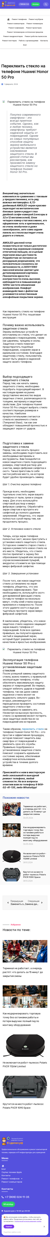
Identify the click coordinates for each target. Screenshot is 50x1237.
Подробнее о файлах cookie (12, 1232)
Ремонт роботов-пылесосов (36, 36)
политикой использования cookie (28, 1221)
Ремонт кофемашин (16, 28)
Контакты (44, 41)
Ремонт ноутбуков (36, 19)
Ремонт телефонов (19, 19)
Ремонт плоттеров (9, 41)
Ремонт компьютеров (15, 24)
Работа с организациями (28, 41)
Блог (25, 45)
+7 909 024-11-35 (24, 4)
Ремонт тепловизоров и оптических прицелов (25, 32)
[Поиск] (46, 4)
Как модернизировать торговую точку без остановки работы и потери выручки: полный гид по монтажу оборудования (35, 834)
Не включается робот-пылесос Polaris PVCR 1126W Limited (34, 856)
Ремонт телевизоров (35, 24)
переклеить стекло (33, 729)
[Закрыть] (44, 1226)
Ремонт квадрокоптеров (13, 36)
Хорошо (9, 1227)
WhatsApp (36, 4)
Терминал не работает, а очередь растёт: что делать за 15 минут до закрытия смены (35, 810)
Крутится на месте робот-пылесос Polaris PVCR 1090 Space (34, 874)
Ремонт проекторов (34, 28)
